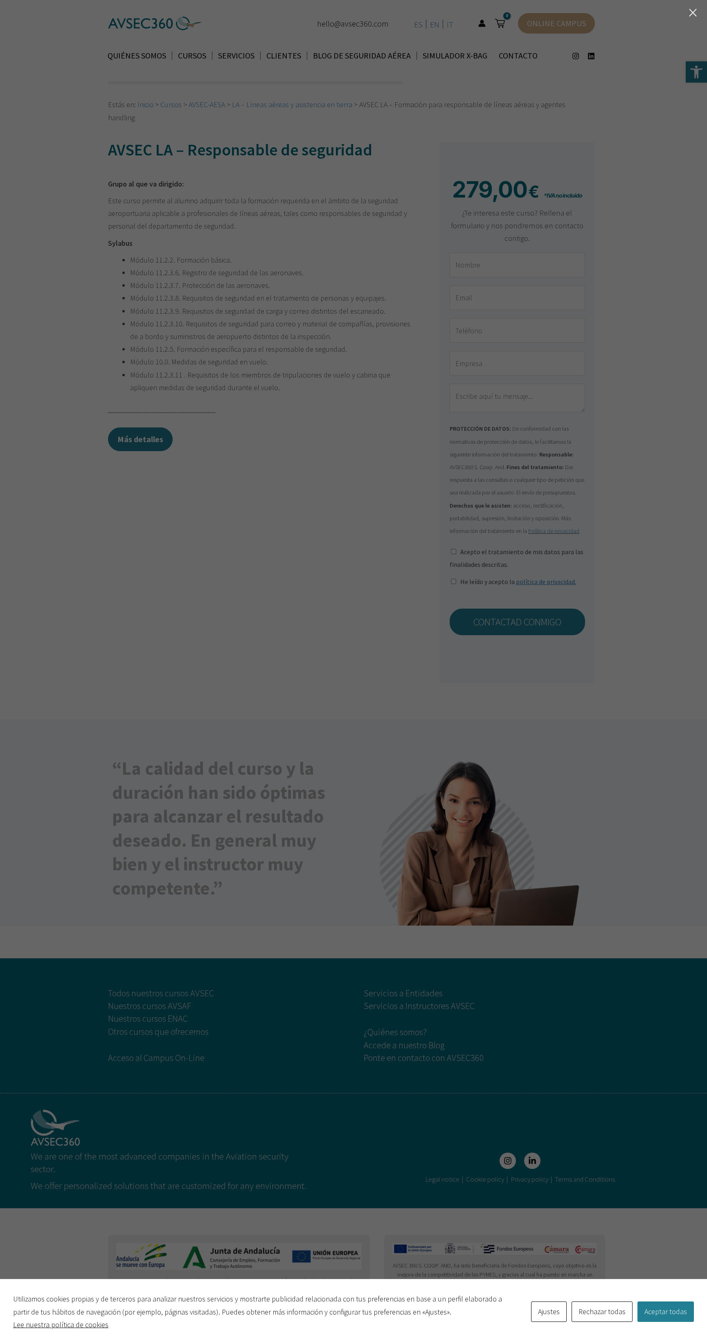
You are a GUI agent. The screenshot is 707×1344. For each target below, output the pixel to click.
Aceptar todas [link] (665, 1311)
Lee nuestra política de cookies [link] (60, 1324)
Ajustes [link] (549, 1311)
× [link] (693, 12)
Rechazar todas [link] (602, 1311)
